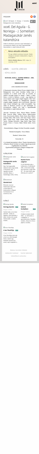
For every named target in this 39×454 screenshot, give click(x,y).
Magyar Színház (7, 209)
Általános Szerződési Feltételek (18, 250)
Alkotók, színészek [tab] (19, 69)
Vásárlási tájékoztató (26, 253)
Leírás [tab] (6, 69)
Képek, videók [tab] (10, 73)
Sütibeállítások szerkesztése (18, 256)
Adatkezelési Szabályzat (11, 253)
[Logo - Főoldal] (20, 5)
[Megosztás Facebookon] (34, 17)
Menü (34, 3)
